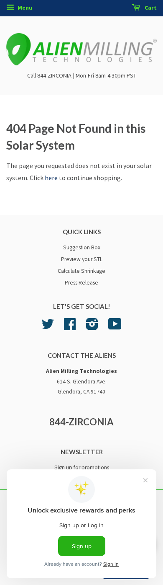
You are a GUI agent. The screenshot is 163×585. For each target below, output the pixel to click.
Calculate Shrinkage (81, 270)
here (51, 177)
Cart (150, 7)
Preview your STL (81, 259)
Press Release (81, 282)
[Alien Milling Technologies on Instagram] (92, 327)
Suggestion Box (81, 247)
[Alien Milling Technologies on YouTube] (115, 327)
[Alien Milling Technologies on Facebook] (70, 327)
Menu (24, 7)
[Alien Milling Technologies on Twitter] (47, 327)
